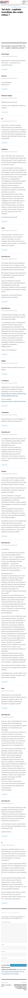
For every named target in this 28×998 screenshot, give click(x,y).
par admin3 (17, 5)
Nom (2, 944)
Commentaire (6, 922)
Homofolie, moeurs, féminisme (19, 7)
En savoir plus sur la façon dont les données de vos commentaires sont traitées (13, 972)
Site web (4, 958)
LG (2, 118)
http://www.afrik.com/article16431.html (13, 401)
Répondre (4, 69)
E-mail (3, 951)
